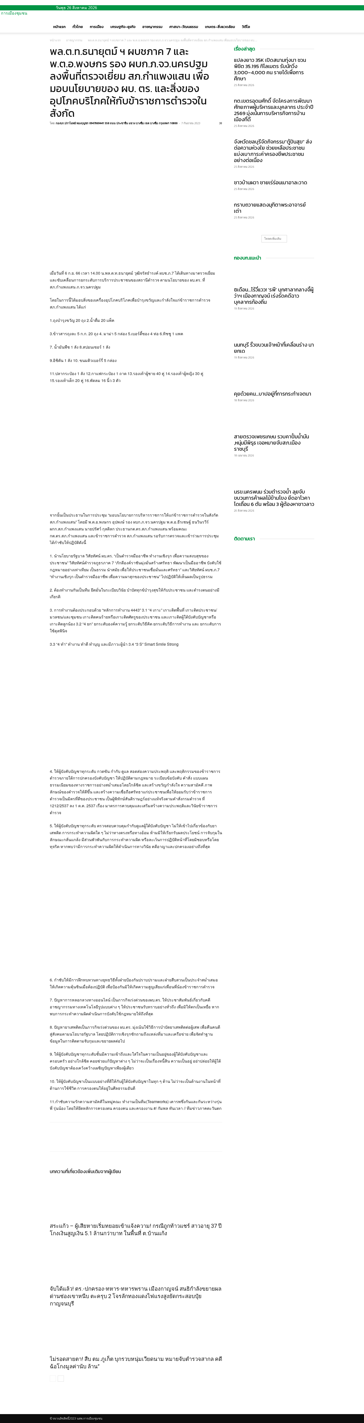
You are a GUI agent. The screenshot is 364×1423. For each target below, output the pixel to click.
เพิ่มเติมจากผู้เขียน (103, 1171)
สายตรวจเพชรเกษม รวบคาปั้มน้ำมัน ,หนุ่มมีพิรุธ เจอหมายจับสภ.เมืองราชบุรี (271, 443)
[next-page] (61, 1379)
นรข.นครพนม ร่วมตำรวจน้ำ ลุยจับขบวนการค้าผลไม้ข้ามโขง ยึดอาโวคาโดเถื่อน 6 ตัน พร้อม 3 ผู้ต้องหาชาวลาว (274, 498)
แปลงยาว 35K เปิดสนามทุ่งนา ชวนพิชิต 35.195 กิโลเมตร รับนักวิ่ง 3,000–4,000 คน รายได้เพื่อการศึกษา (270, 69)
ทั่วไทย (78, 26)
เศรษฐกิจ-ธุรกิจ (122, 26)
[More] (89, 134)
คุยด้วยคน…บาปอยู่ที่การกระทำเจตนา (272, 394)
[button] (308, 21)
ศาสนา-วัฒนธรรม (183, 26)
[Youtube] (55, 1411)
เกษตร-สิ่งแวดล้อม (220, 26)
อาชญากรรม (152, 26)
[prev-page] (53, 1379)
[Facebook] (55, 134)
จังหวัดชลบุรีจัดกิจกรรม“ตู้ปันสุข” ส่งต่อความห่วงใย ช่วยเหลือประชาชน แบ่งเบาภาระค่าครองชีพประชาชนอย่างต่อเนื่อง (273, 151)
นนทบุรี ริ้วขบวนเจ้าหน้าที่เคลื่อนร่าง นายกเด (274, 348)
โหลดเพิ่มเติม (272, 239)
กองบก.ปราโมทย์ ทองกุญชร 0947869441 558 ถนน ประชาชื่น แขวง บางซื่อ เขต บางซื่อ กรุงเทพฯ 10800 (116, 123)
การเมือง (97, 26)
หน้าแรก (59, 26)
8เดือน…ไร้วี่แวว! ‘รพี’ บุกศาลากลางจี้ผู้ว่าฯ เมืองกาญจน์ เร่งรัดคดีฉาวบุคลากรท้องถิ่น (273, 296)
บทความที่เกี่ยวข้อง (68, 1171)
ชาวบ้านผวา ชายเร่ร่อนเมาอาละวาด (270, 182)
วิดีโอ (246, 26)
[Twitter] (66, 134)
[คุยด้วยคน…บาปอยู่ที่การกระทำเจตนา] (274, 378)
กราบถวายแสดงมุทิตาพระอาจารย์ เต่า (270, 208)
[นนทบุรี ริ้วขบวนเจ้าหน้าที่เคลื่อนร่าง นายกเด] (274, 329)
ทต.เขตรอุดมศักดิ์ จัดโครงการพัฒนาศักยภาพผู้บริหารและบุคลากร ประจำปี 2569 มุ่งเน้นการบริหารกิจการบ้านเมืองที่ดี (273, 110)
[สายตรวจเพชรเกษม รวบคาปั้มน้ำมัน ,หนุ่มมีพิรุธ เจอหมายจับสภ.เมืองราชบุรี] (274, 421)
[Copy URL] (77, 134)
